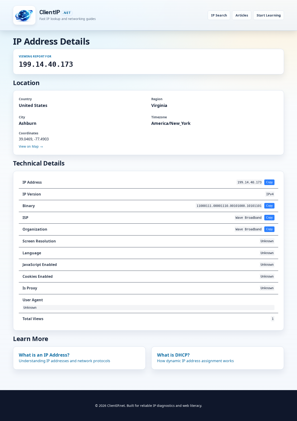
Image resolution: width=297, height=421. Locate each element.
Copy (269, 182)
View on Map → (31, 146)
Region (156, 99)
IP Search (219, 15)
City (22, 117)
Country (25, 99)
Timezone (159, 117)
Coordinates (28, 133)
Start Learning (269, 15)
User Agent (33, 299)
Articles (242, 15)
